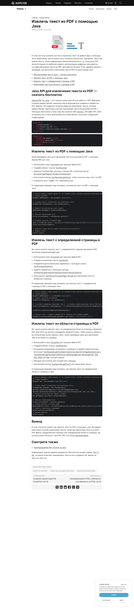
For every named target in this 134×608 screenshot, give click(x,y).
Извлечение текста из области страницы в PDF (54, 84)
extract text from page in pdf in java (62, 471)
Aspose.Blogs (44, 18)
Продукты (49, 3)
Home (20, 8)
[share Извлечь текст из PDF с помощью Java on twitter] (57, 487)
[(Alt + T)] (25, 9)
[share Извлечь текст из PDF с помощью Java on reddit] (65, 487)
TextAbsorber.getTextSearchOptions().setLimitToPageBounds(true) (71, 352)
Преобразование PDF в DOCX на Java (50, 448)
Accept (114, 595)
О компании (89, 3)
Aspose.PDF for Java (40, 100)
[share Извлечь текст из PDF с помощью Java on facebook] (69, 487)
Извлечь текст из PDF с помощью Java (50, 78)
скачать (80, 112)
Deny (121, 600)
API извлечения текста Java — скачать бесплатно (55, 75)
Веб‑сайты (78, 3)
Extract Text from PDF (40, 471)
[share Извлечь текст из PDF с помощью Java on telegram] (77, 487)
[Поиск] (120, 3)
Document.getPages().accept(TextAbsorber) (52, 174)
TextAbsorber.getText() (61, 177)
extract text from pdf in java (86, 471)
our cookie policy (118, 590)
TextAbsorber (61, 168)
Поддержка (67, 3)
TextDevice (63, 260)
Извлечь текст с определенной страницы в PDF (54, 81)
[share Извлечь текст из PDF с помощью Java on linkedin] (61, 487)
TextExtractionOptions (43, 266)
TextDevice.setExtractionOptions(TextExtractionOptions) (58, 273)
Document (55, 165)
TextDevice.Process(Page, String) (59, 276)
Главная (35, 18)
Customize (106, 600)
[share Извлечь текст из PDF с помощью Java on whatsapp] (73, 487)
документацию (81, 435)
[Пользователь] (115, 3)
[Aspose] (19, 2)
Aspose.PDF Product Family (42, 467)
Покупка (58, 3)
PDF (88, 56)
